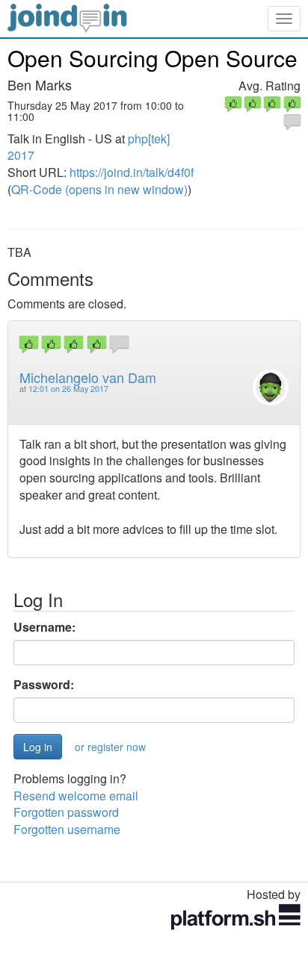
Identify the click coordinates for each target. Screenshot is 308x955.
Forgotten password (66, 812)
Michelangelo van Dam (87, 377)
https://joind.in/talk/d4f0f (132, 172)
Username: (44, 627)
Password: (43, 684)
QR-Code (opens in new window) (99, 189)
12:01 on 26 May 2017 (68, 388)
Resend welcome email (75, 795)
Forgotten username (66, 829)
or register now (110, 746)
